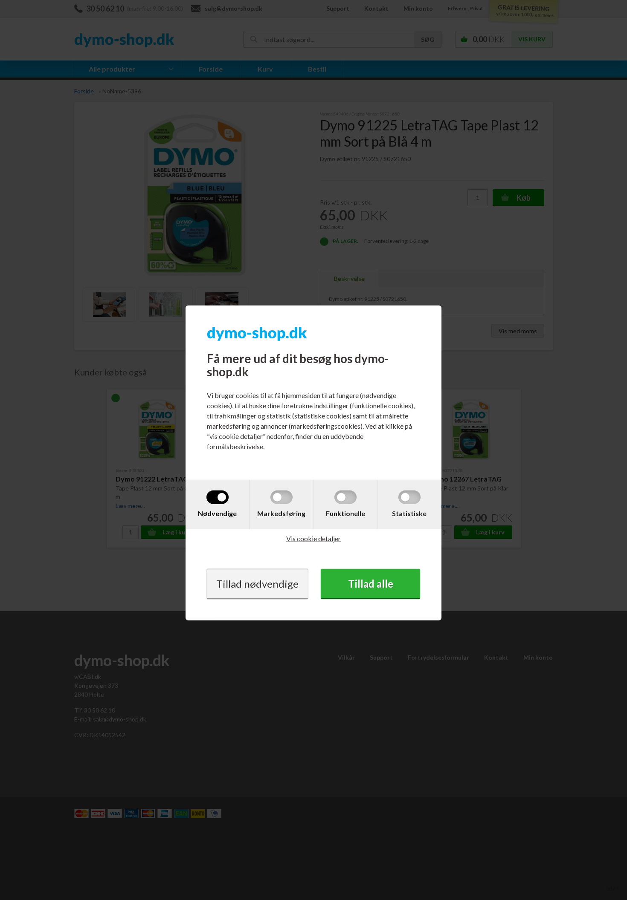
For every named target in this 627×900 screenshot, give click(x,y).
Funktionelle (345, 513)
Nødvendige (217, 513)
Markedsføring (281, 513)
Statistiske (409, 513)
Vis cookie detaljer (313, 538)
